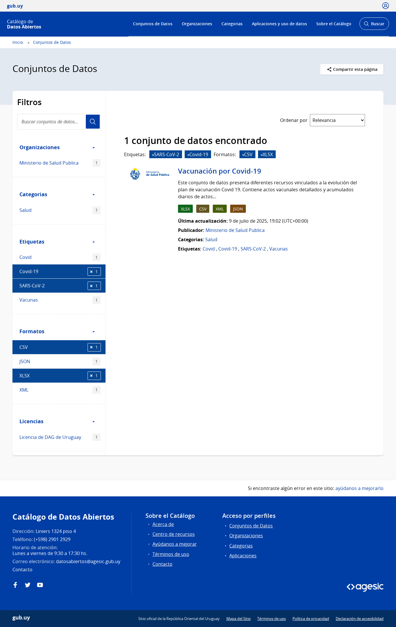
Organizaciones (197, 23)
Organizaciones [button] (39, 147)
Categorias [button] (33, 194)
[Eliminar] (153, 155)
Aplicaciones (243, 555)
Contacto (162, 564)
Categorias (232, 23)
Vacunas (58, 300)
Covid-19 (58, 271)
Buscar (374, 25)
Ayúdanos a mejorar (174, 544)
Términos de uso (170, 554)
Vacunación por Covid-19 (219, 171)
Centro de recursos (173, 534)
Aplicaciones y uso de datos (279, 23)
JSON (58, 361)
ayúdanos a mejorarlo (359, 488)
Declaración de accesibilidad (360, 618)
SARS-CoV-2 (58, 285)
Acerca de (163, 524)
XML (58, 390)
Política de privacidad (311, 618)
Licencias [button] (31, 421)
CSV (58, 347)
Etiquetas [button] (31, 241)
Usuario (93, 122)
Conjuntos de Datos (152, 23)
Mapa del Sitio (238, 618)
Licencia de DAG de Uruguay (58, 437)
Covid (58, 257)
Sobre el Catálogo (333, 23)
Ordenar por (294, 120)
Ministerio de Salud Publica (58, 163)
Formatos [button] (31, 331)
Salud (58, 210)
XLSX (58, 375)
